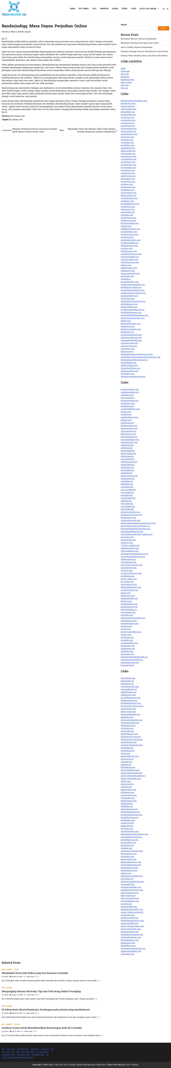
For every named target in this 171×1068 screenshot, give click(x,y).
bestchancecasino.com (131, 329)
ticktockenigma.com (130, 262)
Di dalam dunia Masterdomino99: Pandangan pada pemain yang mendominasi (46, 1009)
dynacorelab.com (128, 131)
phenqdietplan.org (129, 609)
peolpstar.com (127, 717)
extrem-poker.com (129, 579)
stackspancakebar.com (131, 887)
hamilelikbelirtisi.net (130, 204)
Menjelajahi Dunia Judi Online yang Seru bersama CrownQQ (35, 973)
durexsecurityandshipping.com (134, 554)
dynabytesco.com (128, 218)
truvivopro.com (127, 137)
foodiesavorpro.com (129, 234)
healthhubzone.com (129, 417)
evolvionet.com (127, 117)
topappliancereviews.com (132, 934)
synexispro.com (128, 348)
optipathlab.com (128, 112)
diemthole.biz (127, 803)
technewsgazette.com (130, 812)
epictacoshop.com (128, 859)
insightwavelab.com (130, 243)
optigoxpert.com (128, 179)
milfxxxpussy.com (129, 621)
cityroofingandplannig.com (133, 556)
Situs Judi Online (148, 9)
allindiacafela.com (129, 906)
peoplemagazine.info (130, 392)
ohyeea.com (126, 634)
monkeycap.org (127, 750)
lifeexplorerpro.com (129, 245)
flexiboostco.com (128, 103)
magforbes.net (127, 748)
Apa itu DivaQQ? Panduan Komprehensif (136, 47)
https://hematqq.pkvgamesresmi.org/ (18, 1057)
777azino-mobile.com (130, 545)
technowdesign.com (130, 551)
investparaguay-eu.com (131, 573)
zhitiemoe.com (127, 637)
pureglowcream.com (130, 831)
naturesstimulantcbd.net (132, 660)
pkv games (13, 119)
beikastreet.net (127, 681)
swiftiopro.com (127, 201)
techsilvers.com (127, 595)
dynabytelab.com (128, 114)
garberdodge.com (128, 709)
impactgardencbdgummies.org (134, 657)
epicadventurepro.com (130, 240)
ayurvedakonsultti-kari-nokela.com (136, 534)
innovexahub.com (129, 128)
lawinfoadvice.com (129, 607)
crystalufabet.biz (128, 498)
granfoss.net (126, 904)
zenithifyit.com (127, 145)
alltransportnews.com (130, 512)
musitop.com (126, 626)
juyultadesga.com (128, 562)
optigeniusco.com (128, 156)
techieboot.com (127, 406)
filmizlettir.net (127, 684)
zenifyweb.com (127, 276)
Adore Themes (131, 1064)
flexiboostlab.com (128, 195)
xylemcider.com (128, 646)
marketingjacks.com (130, 932)
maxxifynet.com (128, 126)
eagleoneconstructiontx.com (133, 293)
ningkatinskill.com (129, 598)
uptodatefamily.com (129, 623)
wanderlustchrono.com (131, 254)
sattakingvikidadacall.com (132, 309)
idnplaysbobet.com (129, 307)
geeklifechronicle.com (130, 229)
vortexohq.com (127, 237)
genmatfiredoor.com (130, 282)
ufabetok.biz (126, 501)
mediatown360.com (129, 918)
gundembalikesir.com (130, 409)
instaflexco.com (128, 190)
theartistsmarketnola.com (132, 881)
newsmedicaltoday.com (131, 340)
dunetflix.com (127, 615)
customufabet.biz (128, 490)
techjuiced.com (127, 423)
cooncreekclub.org (129, 689)
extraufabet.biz (127, 470)
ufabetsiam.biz (127, 456)
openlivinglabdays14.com (132, 531)
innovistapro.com (128, 192)
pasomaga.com (127, 654)
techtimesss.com (128, 725)
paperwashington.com (131, 323)
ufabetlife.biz (126, 473)
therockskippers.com (130, 901)
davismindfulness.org (130, 368)
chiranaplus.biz (127, 884)
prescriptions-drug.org (131, 736)
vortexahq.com (127, 142)
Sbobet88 (104, 9)
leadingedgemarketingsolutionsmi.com (138, 523)
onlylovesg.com (127, 298)
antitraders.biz (127, 537)
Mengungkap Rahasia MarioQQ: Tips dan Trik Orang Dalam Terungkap (41, 991)
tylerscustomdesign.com (131, 720)
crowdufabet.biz (128, 506)
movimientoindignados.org (133, 618)
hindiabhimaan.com (130, 940)
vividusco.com (127, 140)
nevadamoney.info (129, 870)
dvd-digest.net (127, 879)
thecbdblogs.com (128, 945)
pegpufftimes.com (128, 692)
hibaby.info (126, 321)
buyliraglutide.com (129, 437)
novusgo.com (126, 248)
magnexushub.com (129, 428)
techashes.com (127, 395)
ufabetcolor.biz (127, 467)
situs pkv (125, 74)
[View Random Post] (163, 9)
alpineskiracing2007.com (132, 909)
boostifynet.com (128, 170)
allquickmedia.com (129, 809)
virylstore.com (127, 728)
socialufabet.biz (127, 478)
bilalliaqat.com (127, 332)
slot (21, 119)
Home (72, 9)
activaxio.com (127, 215)
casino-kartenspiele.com (131, 773)
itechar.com (126, 412)
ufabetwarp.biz (127, 445)
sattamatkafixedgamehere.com (134, 315)
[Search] (167, 9)
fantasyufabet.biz (128, 453)
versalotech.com (128, 206)
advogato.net (126, 762)
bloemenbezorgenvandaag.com (134, 834)
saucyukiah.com (128, 678)
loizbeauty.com (127, 792)
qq (37, 1052)
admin (28, 32)
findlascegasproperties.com (133, 284)
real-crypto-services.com (131, 565)
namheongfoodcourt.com (132, 890)
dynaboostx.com (128, 187)
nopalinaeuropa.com (130, 662)
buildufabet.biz (127, 509)
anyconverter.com (129, 795)
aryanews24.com (128, 540)
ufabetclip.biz (126, 448)
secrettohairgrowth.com (131, 837)
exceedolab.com (128, 212)
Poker (124, 9)
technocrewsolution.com (132, 739)
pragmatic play (8, 1054)
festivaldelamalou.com (131, 703)
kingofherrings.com (129, 817)
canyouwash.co (127, 398)
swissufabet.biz (127, 459)
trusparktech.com (128, 165)
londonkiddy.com (128, 362)
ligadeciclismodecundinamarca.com (137, 354)
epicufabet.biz (127, 495)
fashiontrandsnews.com (131, 515)
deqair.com (126, 593)
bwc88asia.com (127, 576)
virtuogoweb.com (128, 431)
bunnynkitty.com (128, 842)
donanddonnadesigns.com (133, 290)
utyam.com (126, 629)
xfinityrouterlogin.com (131, 929)
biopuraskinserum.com (131, 862)
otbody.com (126, 781)
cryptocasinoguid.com (130, 520)
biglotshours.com (128, 434)
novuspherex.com (128, 159)
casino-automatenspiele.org (133, 776)
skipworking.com (128, 789)
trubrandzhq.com (128, 167)
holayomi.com (127, 351)
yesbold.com (126, 414)
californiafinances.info (131, 865)
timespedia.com (128, 798)
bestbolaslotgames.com (131, 312)
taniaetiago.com (128, 648)
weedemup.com (127, 326)
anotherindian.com (129, 643)
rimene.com (126, 873)
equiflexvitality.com (129, 296)
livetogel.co (126, 279)
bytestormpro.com (129, 251)
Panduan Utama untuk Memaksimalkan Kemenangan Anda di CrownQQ (41, 1027)
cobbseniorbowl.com (130, 548)
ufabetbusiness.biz (129, 462)
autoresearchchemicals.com (133, 948)
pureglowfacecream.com (131, 815)
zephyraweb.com (128, 151)
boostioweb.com (128, 106)
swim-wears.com (128, 711)
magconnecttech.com (130, 273)
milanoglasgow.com (129, 893)
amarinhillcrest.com (130, 756)
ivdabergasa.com (128, 559)
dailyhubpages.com (129, 304)
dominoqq (125, 71)
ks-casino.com (127, 581)
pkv (3, 1049)
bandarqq (125, 77)
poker (123, 68)
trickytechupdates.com (131, 937)
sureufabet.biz (127, 487)
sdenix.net (125, 753)
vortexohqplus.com (129, 198)
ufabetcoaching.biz (129, 365)
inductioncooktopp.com (131, 337)
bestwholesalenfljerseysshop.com (135, 529)
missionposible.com (129, 923)
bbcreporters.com (128, 517)
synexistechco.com (129, 134)
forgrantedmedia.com (130, 714)
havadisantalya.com (130, 400)
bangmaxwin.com (129, 854)
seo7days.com (127, 828)
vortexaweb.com (128, 153)
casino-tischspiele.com (131, 778)
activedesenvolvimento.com (133, 301)
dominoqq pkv (27, 1052)
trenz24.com (126, 787)
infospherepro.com (129, 231)
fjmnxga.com (126, 848)
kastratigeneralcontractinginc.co (135, 526)
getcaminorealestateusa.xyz (133, 376)
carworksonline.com (130, 723)
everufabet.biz (127, 503)
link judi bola (23, 1049)
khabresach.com (128, 943)
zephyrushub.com (128, 109)
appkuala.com (127, 826)
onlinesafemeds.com (130, 439)
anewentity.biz (127, 823)
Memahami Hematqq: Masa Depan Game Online (140, 43)
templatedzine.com (129, 604)
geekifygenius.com (129, 268)
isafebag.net (126, 764)
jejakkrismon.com (129, 801)
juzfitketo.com (127, 651)
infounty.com (127, 570)
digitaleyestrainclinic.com (132, 920)
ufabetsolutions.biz (129, 476)
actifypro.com (127, 184)
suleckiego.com (127, 954)
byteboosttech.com (129, 425)
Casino (115, 9)
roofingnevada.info (129, 343)
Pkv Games (84, 9)
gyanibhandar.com (129, 442)
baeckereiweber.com (130, 389)
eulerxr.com (126, 265)
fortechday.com (127, 374)
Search (124, 24)
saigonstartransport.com (132, 851)
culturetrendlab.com (130, 257)
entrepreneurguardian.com (133, 318)
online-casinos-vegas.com (132, 926)
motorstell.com (127, 731)
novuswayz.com (128, 181)
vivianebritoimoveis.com (131, 745)
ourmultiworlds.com (130, 686)
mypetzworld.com (129, 568)
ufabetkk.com (127, 806)
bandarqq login (127, 79)
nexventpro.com (128, 173)
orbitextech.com (128, 270)
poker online (126, 82)
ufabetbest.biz (127, 484)
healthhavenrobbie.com (131, 287)
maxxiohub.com (128, 148)
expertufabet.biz (128, 451)
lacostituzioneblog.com (131, 632)
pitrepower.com (127, 915)
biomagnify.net (127, 665)
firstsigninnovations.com (132, 706)
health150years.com (129, 734)
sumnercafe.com (128, 612)
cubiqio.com (126, 226)
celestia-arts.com (128, 695)
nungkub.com (127, 640)
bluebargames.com (129, 700)
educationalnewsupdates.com (134, 100)
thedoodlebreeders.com (131, 587)
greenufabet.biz (127, 464)
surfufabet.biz (127, 481)
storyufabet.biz (127, 492)
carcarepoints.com (129, 584)
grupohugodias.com (129, 590)
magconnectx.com (129, 346)
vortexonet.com (127, 123)
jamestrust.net (127, 784)
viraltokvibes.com (128, 742)
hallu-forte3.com (128, 895)
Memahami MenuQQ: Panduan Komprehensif (138, 39)
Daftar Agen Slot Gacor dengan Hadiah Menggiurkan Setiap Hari (77, 1064)
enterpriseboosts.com (130, 770)
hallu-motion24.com (130, 898)
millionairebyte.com (129, 371)
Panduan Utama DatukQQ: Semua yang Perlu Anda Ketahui (144, 56)
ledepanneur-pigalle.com (132, 876)
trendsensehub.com (129, 259)
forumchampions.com (130, 697)
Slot (94, 9)
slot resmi (11, 1049)
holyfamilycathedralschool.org (134, 360)
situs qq (124, 88)
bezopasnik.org (127, 845)
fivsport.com (126, 601)
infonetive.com (127, 856)
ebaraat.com (126, 420)
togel (133, 9)
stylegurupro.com (128, 220)
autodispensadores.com (131, 335)
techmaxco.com (127, 209)
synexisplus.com (128, 120)
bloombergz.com (128, 767)
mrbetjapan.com (128, 820)
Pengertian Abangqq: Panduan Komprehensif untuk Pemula (144, 51)
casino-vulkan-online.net (132, 912)
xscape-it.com (127, 542)
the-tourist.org (127, 759)
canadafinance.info (129, 867)
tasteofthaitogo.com (129, 840)
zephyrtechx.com (128, 176)
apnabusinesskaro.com (131, 951)
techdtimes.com (128, 403)
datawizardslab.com (130, 223)
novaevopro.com (128, 162)
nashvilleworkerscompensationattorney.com (140, 357)
